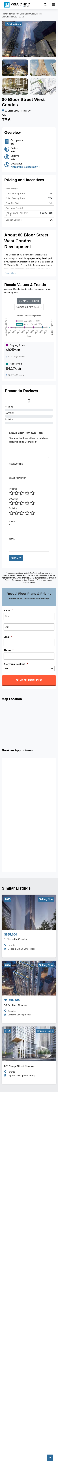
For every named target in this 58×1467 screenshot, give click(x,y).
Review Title (16, 464)
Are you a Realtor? (16, 664)
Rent (35, 301)
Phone (8, 650)
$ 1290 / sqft (46, 213)
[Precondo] (17, 4)
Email (12, 539)
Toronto (12, 14)
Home (4, 14)
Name (12, 521)
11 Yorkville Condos (16, 939)
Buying (23, 301)
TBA (50, 198)
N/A (50, 203)
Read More (10, 273)
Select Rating (17, 478)
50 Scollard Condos (15, 1005)
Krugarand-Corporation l (25, 166)
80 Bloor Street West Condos (29, 14)
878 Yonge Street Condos (19, 1066)
